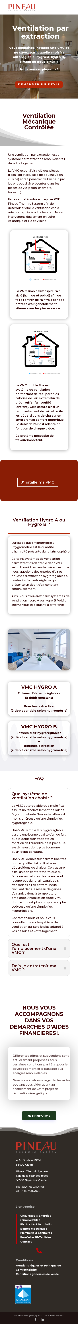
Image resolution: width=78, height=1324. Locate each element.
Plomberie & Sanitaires (36, 1233)
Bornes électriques (33, 1228)
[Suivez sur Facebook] (35, 1320)
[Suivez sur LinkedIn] (43, 1320)
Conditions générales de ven (36, 1274)
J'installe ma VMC (37, 482)
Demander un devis (39, 84)
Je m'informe (39, 1115)
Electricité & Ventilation (36, 1224)
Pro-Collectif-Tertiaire (35, 1237)
